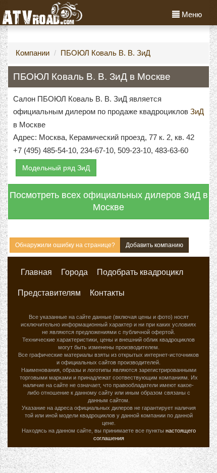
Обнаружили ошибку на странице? (65, 245)
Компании (32, 53)
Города (74, 272)
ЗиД (197, 111)
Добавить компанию (154, 245)
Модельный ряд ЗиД (56, 168)
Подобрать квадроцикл (140, 272)
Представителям (49, 293)
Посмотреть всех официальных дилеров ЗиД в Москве (109, 201)
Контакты (107, 293)
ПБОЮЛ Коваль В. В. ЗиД (105, 53)
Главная (36, 272)
